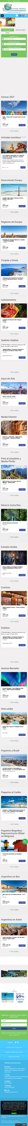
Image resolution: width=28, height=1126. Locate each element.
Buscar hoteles (15, 88)
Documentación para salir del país (14, 1047)
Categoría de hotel (14, 75)
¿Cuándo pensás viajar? (14, 41)
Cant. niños (21, 81)
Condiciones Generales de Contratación (14, 1052)
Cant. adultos (7, 81)
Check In (7, 70)
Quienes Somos (16, 1)
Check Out (21, 70)
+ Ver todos (14, 131)
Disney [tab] (7, 32)
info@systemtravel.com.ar (11, 1092)
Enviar (14, 1028)
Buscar (14, 54)
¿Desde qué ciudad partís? (14, 47)
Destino (14, 59)
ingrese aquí (21, 1121)
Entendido (14, 1113)
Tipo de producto (14, 65)
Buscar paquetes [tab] (7, 30)
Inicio (9, 1)
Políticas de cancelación (14, 1056)
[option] (14, 22)
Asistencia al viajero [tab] (20, 30)
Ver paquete (24, 123)
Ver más (3, 167)
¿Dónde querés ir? (14, 36)
